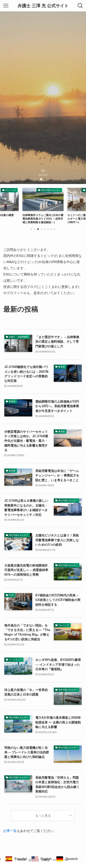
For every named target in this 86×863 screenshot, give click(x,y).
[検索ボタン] (80, 5)
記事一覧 (10, 831)
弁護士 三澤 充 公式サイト (43, 6)
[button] (41, 179)
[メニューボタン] (5, 5)
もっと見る (43, 815)
